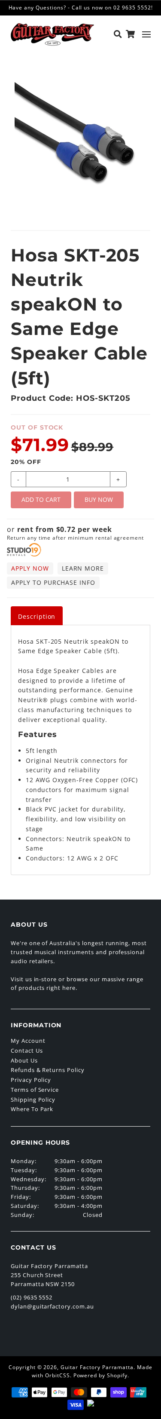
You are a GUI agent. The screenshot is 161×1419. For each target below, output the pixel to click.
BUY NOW (99, 499)
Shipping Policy (33, 1099)
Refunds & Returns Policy (48, 1070)
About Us (24, 1060)
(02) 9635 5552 (31, 1297)
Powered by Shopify (100, 1375)
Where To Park (32, 1109)
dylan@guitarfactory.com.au (52, 1306)
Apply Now (30, 568)
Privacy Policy (31, 1080)
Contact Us (27, 1050)
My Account (28, 1040)
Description (37, 616)
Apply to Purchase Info (53, 582)
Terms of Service (35, 1089)
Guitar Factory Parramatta (97, 1367)
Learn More (83, 568)
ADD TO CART (41, 499)
